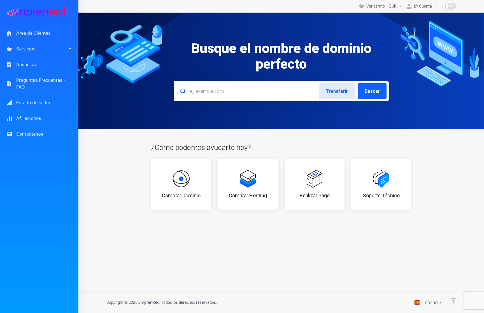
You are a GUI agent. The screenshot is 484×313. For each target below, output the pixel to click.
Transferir (337, 91)
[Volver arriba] (453, 301)
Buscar (372, 91)
